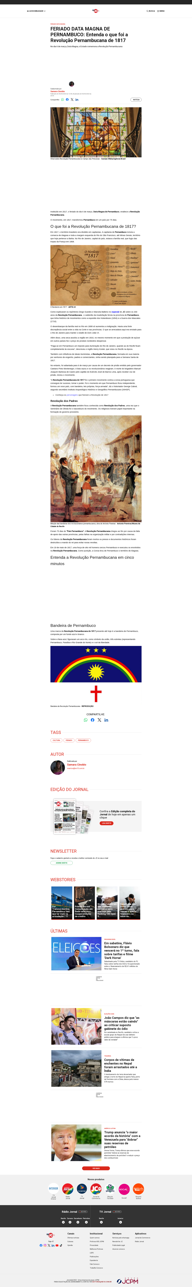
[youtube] (57, 1245)
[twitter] (49, 1245)
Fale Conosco (94, 1264)
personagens (72, 395)
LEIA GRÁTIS (106, 823)
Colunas (70, 1241)
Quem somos (95, 1238)
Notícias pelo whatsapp (120, 1238)
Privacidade (94, 1245)
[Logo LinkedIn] (76, 99)
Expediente (94, 1260)
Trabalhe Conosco (96, 1268)
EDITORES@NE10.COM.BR (102, 1282)
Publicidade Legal (118, 1245)
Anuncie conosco (118, 1249)
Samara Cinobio (57, 91)
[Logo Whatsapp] (62, 99)
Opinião (70, 1245)
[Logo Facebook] (67, 99)
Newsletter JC (117, 1241)
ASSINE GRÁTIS (61, 863)
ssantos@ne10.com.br (75, 768)
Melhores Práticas (96, 1249)
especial (115, 312)
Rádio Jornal (139, 1241)
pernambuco (83, 740)
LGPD (92, 1253)
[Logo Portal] (96, 11)
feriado (69, 740)
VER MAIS (96, 1168)
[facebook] (41, 1245)
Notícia (136, 100)
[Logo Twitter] (72, 99)
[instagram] (45, 1245)
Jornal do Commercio (142, 1238)
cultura (56, 740)
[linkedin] (53, 1245)
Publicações (94, 1256)
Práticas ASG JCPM (97, 1241)
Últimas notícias (73, 1238)
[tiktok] (61, 1245)
